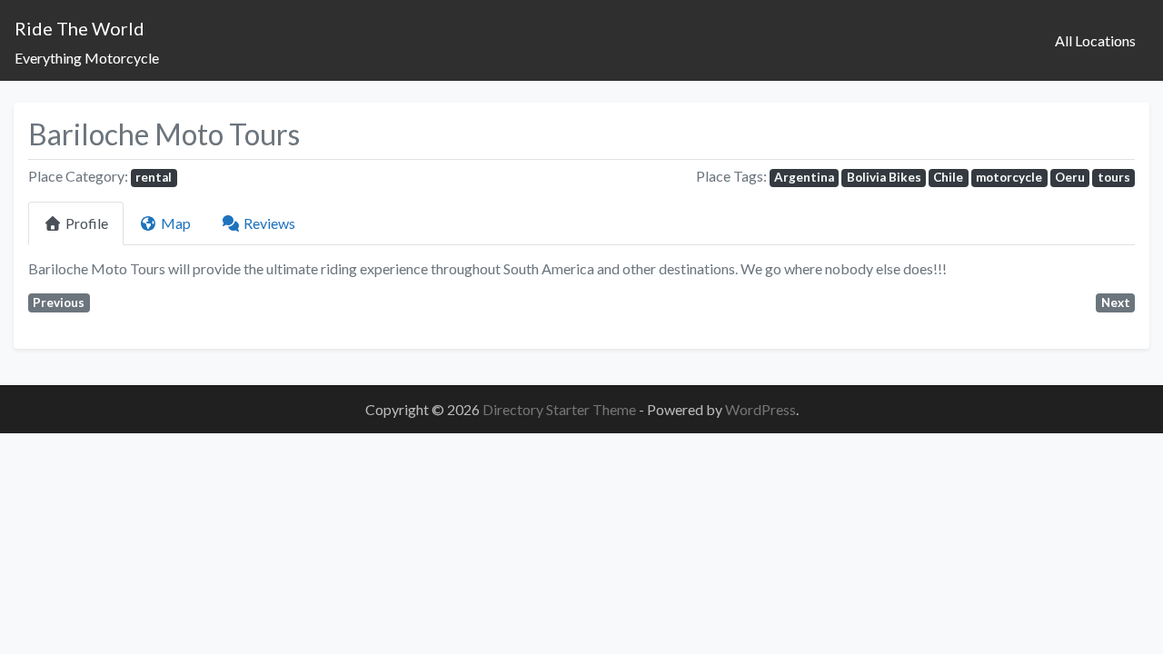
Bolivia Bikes (884, 177)
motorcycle (1009, 177)
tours (1114, 177)
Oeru (1070, 177)
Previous (58, 302)
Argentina (804, 177)
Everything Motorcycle (87, 57)
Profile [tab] (86, 223)
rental (153, 177)
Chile (948, 177)
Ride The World (79, 28)
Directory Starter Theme (560, 409)
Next (1115, 302)
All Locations (1095, 40)
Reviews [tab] (269, 223)
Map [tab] (176, 223)
